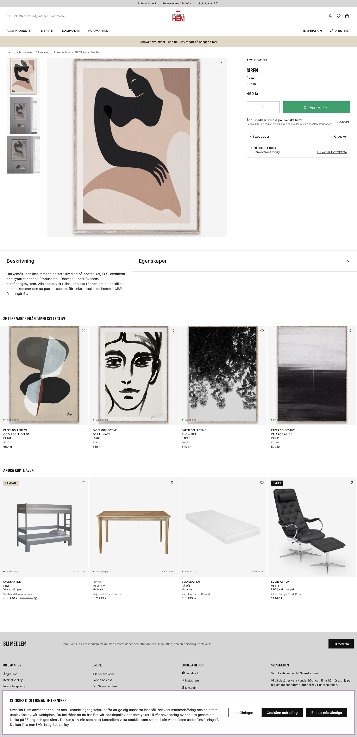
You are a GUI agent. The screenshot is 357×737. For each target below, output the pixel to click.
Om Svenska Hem (105, 686)
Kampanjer (71, 30)
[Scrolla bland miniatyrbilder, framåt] (25, 232)
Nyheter (48, 30)
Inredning (43, 52)
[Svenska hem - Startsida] (178, 16)
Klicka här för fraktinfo (332, 152)
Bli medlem (341, 644)
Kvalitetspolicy (13, 680)
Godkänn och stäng (282, 713)
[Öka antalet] (274, 107)
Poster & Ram (62, 52)
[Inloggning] (330, 16)
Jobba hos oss (102, 680)
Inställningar (243, 713)
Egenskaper (153, 261)
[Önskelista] (338, 16)
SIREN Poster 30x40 (87, 52)
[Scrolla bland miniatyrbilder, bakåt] (25, 62)
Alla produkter (19, 30)
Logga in (343, 121)
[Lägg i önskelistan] (221, 63)
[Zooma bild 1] (137, 147)
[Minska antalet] (252, 107)
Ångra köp (10, 674)
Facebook (192, 673)
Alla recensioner (103, 674)
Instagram (192, 680)
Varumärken (98, 30)
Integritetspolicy (14, 686)
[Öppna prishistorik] (35, 598)
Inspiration (312, 30)
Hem (9, 52)
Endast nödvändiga (326, 713)
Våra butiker (340, 30)
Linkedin (190, 687)
